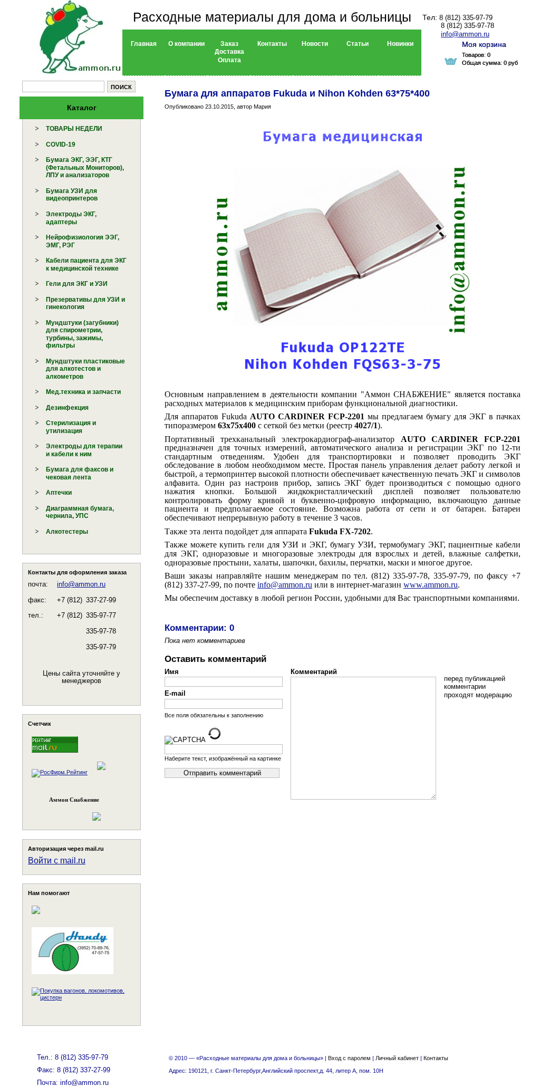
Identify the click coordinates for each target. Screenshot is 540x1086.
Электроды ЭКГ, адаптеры (71, 218)
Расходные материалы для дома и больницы (272, 16)
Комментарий (314, 672)
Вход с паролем (349, 1058)
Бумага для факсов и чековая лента (79, 473)
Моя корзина (484, 44)
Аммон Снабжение (74, 799)
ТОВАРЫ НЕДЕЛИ (74, 128)
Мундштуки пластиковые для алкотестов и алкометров (85, 369)
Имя (172, 672)
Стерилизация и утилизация (71, 427)
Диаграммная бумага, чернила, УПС (80, 512)
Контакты (435, 1058)
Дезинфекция (67, 407)
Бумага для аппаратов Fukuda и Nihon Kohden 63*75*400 (297, 93)
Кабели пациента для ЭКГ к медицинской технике (86, 264)
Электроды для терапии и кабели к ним (84, 450)
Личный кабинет (397, 1058)
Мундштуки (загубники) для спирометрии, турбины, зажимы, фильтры (82, 334)
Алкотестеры (67, 531)
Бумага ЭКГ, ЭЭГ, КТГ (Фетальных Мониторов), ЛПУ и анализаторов (85, 167)
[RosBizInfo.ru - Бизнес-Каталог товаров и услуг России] (67, 811)
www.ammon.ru (430, 584)
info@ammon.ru (81, 584)
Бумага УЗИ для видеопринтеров (72, 195)
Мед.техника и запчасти (83, 392)
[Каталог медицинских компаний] (101, 772)
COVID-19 (60, 144)
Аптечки (59, 492)
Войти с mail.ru (56, 860)
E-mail (175, 693)
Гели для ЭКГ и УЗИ (77, 283)
